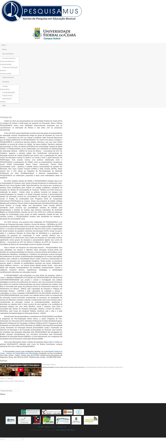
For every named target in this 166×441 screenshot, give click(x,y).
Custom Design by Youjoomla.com (65, 430)
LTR (65, 427)
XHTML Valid (47, 427)
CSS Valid (40, 427)
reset (58, 427)
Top (53, 427)
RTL (62, 427)
